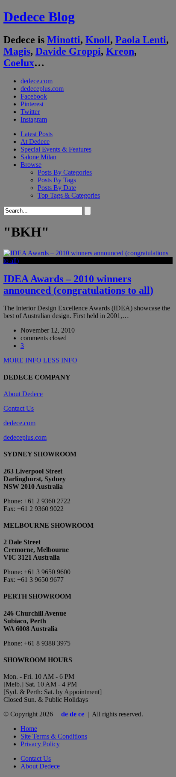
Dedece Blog (39, 16)
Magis (16, 51)
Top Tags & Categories (69, 195)
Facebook (34, 96)
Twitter (30, 111)
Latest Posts (37, 133)
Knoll (97, 39)
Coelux (18, 62)
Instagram (34, 119)
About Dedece (23, 393)
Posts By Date (57, 187)
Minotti (63, 39)
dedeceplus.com (42, 88)
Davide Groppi (68, 51)
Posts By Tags (57, 180)
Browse (31, 164)
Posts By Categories (65, 172)
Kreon (120, 51)
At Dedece (35, 141)
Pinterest (32, 104)
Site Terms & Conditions (54, 736)
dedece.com (37, 81)
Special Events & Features (56, 149)
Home (29, 728)
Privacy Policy (40, 744)
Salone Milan (38, 157)
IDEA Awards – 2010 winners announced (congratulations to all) (78, 284)
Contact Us (18, 408)
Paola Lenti (140, 39)
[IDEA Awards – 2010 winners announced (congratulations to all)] (88, 260)
